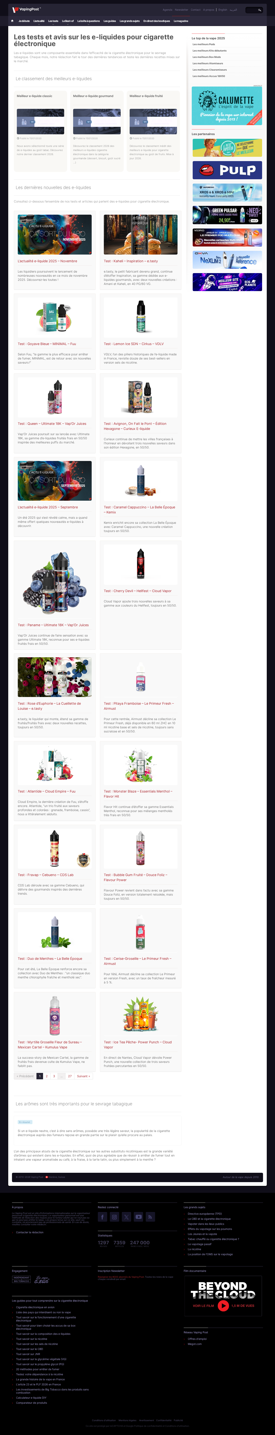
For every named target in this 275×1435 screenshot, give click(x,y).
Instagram (114, 1217)
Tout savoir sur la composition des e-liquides (43, 1333)
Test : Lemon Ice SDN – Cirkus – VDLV (134, 344)
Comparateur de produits (31, 1402)
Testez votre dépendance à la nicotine (39, 1374)
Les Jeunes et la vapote (202, 1234)
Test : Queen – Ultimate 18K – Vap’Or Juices (52, 424)
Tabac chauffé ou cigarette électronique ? (213, 1239)
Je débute (24, 20)
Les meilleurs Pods (204, 44)
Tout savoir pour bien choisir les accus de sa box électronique (46, 1327)
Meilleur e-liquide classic (34, 96)
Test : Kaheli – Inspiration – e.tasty (131, 261)
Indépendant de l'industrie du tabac (21, 1279)
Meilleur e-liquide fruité (146, 96)
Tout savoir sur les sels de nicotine (37, 1343)
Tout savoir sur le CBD (29, 1349)
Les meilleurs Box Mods (207, 56)
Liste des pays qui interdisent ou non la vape (43, 1312)
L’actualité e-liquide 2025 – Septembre (48, 507)
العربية (233, 9)
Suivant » (83, 1076)
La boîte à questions (88, 20)
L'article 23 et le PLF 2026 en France (38, 1384)
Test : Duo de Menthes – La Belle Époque (50, 959)
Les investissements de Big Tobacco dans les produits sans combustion (52, 1391)
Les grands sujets (130, 20)
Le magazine (181, 20)
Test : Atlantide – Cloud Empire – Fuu (46, 791)
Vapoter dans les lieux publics (206, 1223)
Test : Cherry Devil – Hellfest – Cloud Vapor (138, 591)
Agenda (167, 9)
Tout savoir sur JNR (28, 1354)
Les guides (110, 20)
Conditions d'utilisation (104, 1420)
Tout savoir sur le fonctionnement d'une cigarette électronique (46, 1319)
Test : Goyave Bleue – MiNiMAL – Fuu (47, 344)
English (223, 9)
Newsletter (181, 9)
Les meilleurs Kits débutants (210, 50)
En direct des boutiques (156, 20)
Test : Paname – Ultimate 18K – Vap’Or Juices (53, 625)
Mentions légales (127, 1420)
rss (150, 1217)
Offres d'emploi (197, 1338)
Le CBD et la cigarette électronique (209, 1218)
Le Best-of (68, 20)
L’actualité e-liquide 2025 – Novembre (47, 261)
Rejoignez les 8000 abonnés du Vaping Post (121, 1276)
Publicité (178, 1420)
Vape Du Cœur (41, 1279)
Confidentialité (164, 1420)
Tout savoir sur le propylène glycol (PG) (40, 1364)
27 (70, 1076)
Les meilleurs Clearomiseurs (210, 69)
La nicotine (194, 1249)
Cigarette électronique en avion (35, 1307)
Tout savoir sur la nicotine (31, 1338)
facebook (102, 1217)
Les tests (53, 20)
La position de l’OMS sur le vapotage (210, 1254)
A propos (208, 9)
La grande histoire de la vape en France (40, 1379)
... (61, 1076)
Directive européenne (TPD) (205, 1213)
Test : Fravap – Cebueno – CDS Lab (46, 875)
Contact (196, 9)
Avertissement (146, 1420)
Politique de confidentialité (148, 1426)
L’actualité (38, 20)
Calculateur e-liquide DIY (31, 1397)
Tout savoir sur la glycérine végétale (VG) (41, 1359)
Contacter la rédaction (29, 1232)
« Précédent (25, 1076)
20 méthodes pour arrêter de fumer (37, 1369)
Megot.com (195, 1343)
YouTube (138, 1217)
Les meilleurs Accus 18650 (209, 76)
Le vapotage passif (199, 1244)
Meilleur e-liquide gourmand (93, 96)
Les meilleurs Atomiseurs (208, 63)
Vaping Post (42, 7)
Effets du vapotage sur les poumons (210, 1228)
